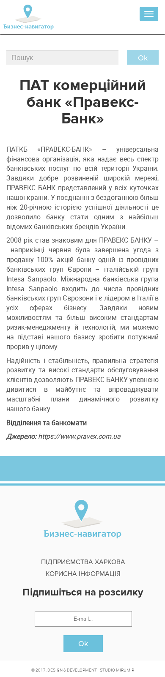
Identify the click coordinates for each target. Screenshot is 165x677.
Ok (83, 643)
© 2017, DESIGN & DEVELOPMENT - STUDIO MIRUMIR (82, 670)
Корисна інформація (83, 574)
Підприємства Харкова (83, 562)
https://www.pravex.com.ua (79, 436)
